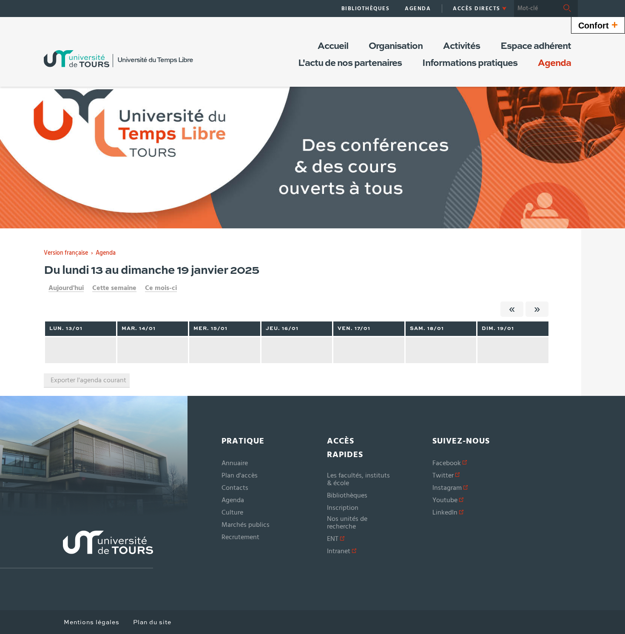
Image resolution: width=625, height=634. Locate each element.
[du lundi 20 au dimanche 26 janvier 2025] (537, 309)
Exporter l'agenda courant (88, 380)
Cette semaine (114, 287)
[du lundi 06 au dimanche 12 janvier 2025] (511, 309)
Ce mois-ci (161, 287)
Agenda (106, 253)
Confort (598, 24)
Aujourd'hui (66, 287)
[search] (535, 8)
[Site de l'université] (76, 550)
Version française (66, 253)
